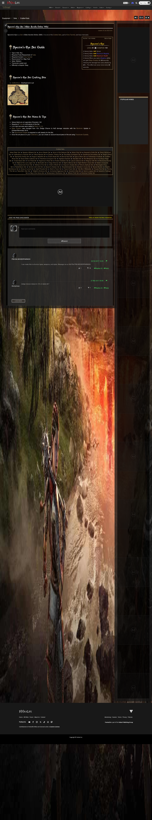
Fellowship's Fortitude (95, 156)
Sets (15, 18)
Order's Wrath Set (55, 165)
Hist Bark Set (77, 159)
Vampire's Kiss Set (75, 171)
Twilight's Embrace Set (40, 171)
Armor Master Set (44, 152)
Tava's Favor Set (69, 169)
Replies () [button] (99, 268)
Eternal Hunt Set (66, 156)
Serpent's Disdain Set (52, 167)
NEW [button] (50, 7)
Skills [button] (72, 7)
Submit (65, 241)
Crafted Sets (24, 18)
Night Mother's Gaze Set (86, 163)
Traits (34, 55)
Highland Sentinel (64, 159)
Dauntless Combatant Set (72, 154)
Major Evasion (93, 60)
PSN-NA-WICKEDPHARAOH (21, 259)
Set (21, 35)
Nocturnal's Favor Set (25, 165)
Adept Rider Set (15, 152)
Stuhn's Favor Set (56, 169)
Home (21, 717)
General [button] (57, 7)
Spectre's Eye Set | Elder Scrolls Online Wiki (28, 27)
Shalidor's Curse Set (83, 167)
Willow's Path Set (73, 173)
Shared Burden (98, 167)
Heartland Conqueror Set (48, 159)
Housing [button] (108, 7)
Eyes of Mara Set (80, 156)
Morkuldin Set (42, 163)
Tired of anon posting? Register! (100, 217)
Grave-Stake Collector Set (29, 159)
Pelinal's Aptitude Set (86, 165)
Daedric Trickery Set (54, 154)
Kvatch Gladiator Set (62, 161)
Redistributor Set (20, 167)
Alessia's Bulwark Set (29, 152)
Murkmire (79, 128)
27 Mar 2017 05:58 (97, 281)
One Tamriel (71, 35)
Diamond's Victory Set (22, 156)
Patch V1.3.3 (38, 126)
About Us (37, 717)
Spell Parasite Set (42, 169)
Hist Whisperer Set (90, 159)
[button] (126, 3)
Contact (43, 717)
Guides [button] (101, 7)
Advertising (108, 717)
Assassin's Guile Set (90, 152)
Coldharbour (16, 83)
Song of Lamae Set (27, 169)
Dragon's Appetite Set (38, 156)
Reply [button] (107, 268)
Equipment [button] (80, 7)
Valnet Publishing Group (126, 722)
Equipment (6, 18)
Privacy (125, 717)
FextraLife (108, 722)
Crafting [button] (88, 7)
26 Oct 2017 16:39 (97, 261)
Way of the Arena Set (37, 173)
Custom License (55, 727)
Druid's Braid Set (53, 156)
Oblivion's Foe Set (41, 165)
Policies (130, 717)
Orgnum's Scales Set (70, 165)
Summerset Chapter (21, 132)
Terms (119, 717)
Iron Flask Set (32, 161)
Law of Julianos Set (77, 161)
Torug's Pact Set (99, 169)
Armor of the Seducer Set (61, 152)
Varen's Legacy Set (89, 171)
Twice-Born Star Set (23, 171)
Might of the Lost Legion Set (26, 163)
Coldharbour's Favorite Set (22, 154)
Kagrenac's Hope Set (46, 161)
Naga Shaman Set (55, 163)
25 (142, 18)
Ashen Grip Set (77, 152)
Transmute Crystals (81, 134)
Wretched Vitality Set (88, 173)
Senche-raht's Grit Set (36, 167)
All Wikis (26, 717)
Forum (31, 717)
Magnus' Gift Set (91, 161)
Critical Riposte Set (39, 154)
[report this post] (106, 261)
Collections (34, 134)
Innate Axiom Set (19, 161)
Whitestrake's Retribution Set (55, 173)
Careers (114, 717)
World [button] (94, 7)
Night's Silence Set (69, 163)
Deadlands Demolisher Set (91, 154)
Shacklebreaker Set (68, 167)
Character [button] (65, 7)
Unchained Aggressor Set (58, 171)
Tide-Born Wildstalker (84, 169)
